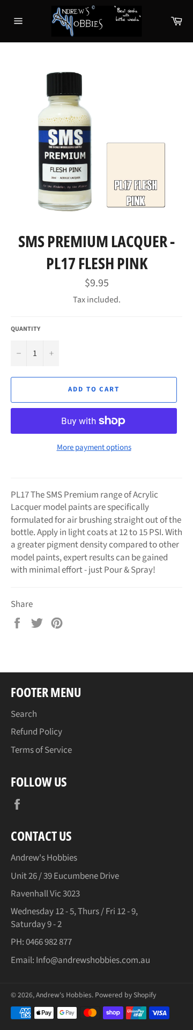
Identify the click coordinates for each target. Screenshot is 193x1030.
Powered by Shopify (125, 995)
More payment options (94, 447)
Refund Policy (36, 731)
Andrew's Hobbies (64, 995)
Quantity (25, 329)
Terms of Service (41, 750)
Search (24, 714)
